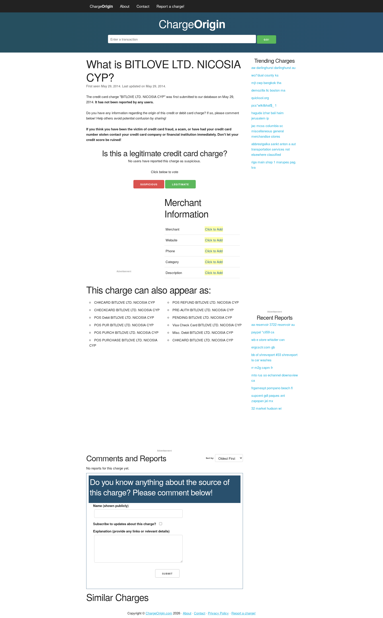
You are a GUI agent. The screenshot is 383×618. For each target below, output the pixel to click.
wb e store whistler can (268, 339)
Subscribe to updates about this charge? (124, 523)
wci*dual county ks (265, 75)
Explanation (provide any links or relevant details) (131, 531)
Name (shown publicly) (111, 505)
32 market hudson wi (266, 408)
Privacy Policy (218, 613)
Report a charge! (170, 6)
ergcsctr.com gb (263, 347)
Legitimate (180, 184)
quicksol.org (260, 97)
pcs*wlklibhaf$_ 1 (264, 105)
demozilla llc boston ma (268, 90)
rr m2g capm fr (262, 367)
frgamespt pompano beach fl (272, 387)
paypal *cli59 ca (262, 332)
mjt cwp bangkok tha (266, 82)
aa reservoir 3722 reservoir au (273, 324)
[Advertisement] (123, 237)
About (124, 6)
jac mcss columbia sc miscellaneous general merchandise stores (267, 131)
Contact (143, 6)
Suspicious (148, 184)
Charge (101, 6)
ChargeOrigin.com (159, 613)
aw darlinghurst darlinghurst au (273, 67)
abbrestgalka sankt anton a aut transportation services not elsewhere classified (273, 149)
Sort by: (210, 458)
